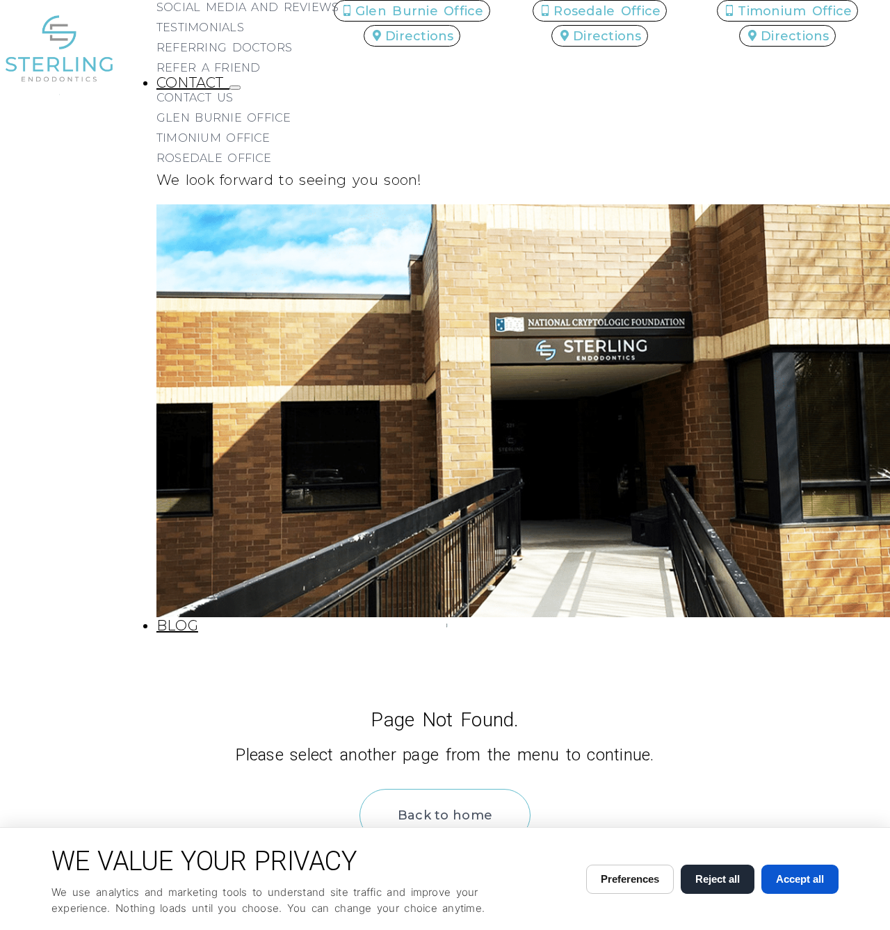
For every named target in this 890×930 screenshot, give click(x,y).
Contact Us (195, 97)
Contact (192, 82)
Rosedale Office (214, 158)
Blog (177, 625)
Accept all (800, 879)
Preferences (630, 879)
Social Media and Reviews (247, 7)
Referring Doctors (224, 47)
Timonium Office (213, 138)
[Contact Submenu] (235, 87)
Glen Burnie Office (223, 117)
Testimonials (200, 27)
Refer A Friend (208, 67)
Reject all (717, 879)
